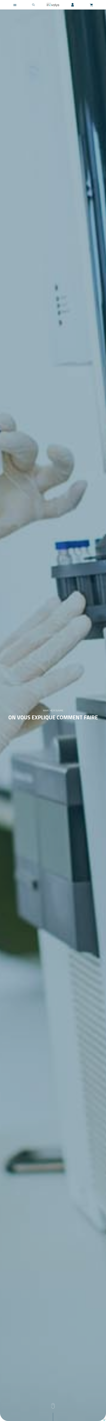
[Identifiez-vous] (72, 4)
